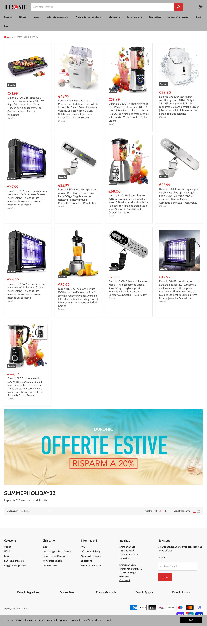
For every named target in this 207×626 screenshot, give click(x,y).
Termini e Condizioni (91, 565)
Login (199, 17)
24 (155, 511)
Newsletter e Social (52, 560)
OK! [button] (191, 620)
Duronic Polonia (181, 592)
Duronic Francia (77, 592)
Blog (6, 26)
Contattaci (155, 16)
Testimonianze (50, 565)
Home (7, 37)
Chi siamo (114, 16)
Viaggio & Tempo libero (88, 16)
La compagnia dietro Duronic (57, 551)
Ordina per (12, 511)
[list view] (198, 511)
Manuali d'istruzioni (177, 16)
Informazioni (134, 16)
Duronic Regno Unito (38, 592)
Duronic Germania (115, 592)
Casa (37, 16)
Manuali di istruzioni (91, 556)
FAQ (83, 546)
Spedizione (86, 560)
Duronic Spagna (153, 592)
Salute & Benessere (58, 16)
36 (160, 511)
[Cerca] (178, 7)
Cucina (8, 16)
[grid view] (194, 511)
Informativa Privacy (90, 551)
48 (166, 511)
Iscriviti (164, 577)
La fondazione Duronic (54, 556)
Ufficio (23, 16)
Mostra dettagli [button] (103, 620)
